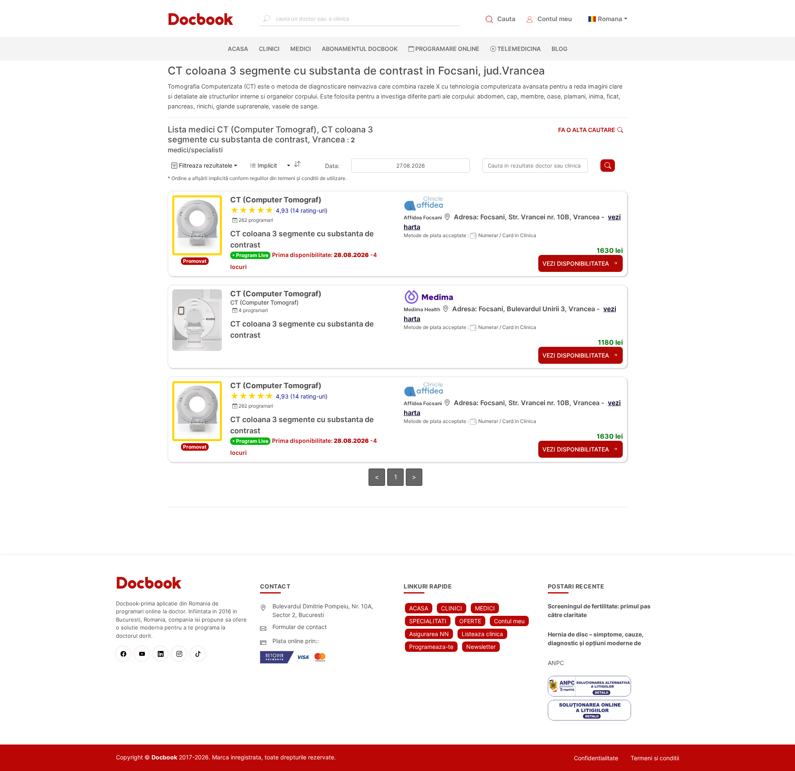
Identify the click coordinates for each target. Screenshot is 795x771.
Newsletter (481, 646)
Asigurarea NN (429, 633)
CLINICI (269, 48)
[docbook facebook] (125, 653)
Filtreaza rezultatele (204, 165)
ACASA (239, 48)
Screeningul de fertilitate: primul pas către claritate (599, 610)
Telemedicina (518, 48)
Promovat (195, 261)
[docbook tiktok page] (199, 653)
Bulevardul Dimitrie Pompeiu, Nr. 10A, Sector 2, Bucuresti (322, 610)
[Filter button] (607, 165)
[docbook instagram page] (181, 653)
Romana (610, 19)
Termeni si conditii (655, 757)
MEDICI (300, 48)
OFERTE (470, 620)
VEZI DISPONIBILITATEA (576, 263)
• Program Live (250, 255)
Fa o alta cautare (586, 129)
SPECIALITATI (427, 620)
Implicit (270, 165)
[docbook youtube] (144, 653)
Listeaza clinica (482, 633)
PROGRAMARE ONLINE (446, 48)
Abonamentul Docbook (360, 48)
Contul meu (554, 19)
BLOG (560, 48)
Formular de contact (299, 626)
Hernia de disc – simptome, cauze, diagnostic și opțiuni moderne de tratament (595, 639)
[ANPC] (589, 686)
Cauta (506, 19)
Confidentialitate (596, 757)
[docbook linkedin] (162, 653)
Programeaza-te (431, 646)
